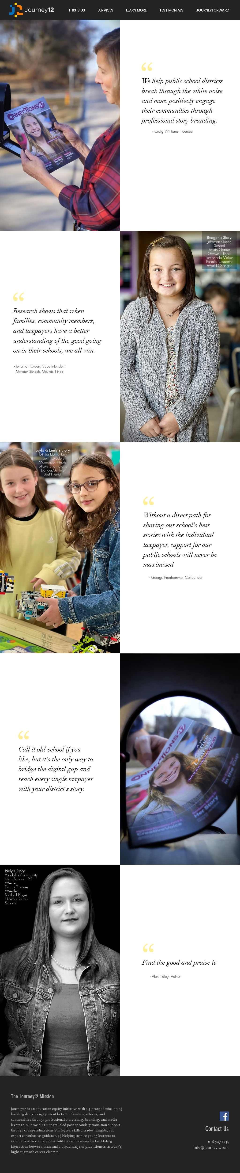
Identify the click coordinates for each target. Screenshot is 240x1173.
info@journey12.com (211, 1147)
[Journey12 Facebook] (224, 1116)
